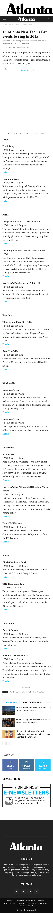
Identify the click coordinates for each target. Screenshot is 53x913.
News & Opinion (14, 25)
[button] (4, 19)
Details (5, 171)
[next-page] (7, 743)
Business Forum (9, 903)
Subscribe (10, 901)
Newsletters (20, 901)
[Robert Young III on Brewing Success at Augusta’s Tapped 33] (8, 722)
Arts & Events (27, 25)
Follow (26, 760)
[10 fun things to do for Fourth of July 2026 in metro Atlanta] (8, 710)
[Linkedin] (29, 891)
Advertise (41, 901)
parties (23, 692)
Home (4, 25)
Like (10, 760)
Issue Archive (30, 901)
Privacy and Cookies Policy (26, 903)
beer (12, 695)
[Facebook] (16, 891)
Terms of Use (42, 903)
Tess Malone (10, 47)
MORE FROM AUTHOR (32, 702)
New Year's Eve (38, 692)
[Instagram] (23, 891)
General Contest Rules (26, 906)
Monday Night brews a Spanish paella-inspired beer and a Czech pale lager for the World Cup (33, 734)
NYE (29, 692)
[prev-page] (4, 743)
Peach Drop (14, 692)
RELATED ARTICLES (11, 702)
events (6, 695)
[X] (36, 891)
